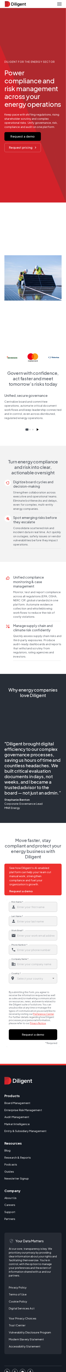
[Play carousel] (37, 429)
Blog (7, 1150)
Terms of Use (18, 1294)
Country (16, 973)
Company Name (20, 959)
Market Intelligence (17, 1124)
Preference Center (43, 1014)
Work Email (17, 930)
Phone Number (19, 944)
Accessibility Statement (24, 1346)
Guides (9, 1171)
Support (9, 1212)
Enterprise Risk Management (23, 1110)
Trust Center (17, 1325)
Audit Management (16, 1117)
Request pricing (21, 147)
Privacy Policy (18, 1287)
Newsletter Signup (16, 1178)
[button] (59, 4)
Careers (9, 1204)
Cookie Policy (18, 1301)
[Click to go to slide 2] (30, 429)
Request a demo (22, 136)
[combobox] (33, 978)
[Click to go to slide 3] (33, 429)
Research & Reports (17, 1157)
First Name (17, 901)
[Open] (53, 978)
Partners (9, 1218)
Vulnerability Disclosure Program (30, 1332)
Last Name (17, 916)
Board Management (17, 1103)
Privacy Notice (38, 1023)
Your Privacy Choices (22, 1318)
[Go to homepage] (18, 1081)
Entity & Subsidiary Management (25, 1131)
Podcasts (10, 1164)
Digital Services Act (21, 1308)
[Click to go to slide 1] (26, 429)
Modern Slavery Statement (26, 1339)
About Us (10, 1198)
